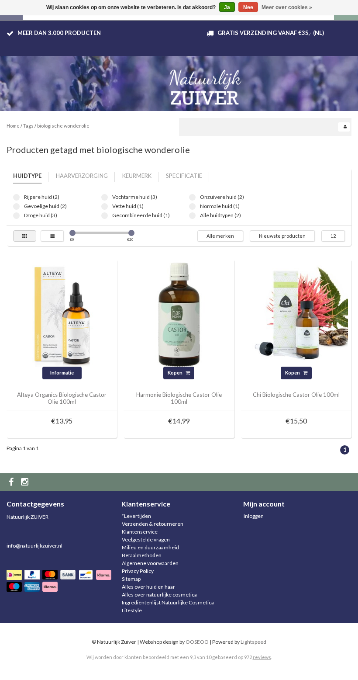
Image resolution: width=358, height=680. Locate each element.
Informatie (62, 372)
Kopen (175, 372)
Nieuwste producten (282, 236)
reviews (262, 657)
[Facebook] (12, 482)
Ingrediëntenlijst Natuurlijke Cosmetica (168, 602)
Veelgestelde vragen (146, 539)
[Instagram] (26, 482)
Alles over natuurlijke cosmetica (159, 594)
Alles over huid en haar (148, 586)
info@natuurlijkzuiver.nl (34, 545)
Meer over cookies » (287, 7)
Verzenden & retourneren (152, 523)
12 (333, 236)
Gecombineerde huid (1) (104, 215)
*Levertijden (136, 516)
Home (13, 125)
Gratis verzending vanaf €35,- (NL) (270, 32)
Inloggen (254, 516)
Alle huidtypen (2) (192, 215)
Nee (248, 7)
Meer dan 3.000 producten (59, 32)
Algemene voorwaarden (150, 563)
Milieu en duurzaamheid (150, 547)
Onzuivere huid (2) (192, 197)
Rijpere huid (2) (16, 197)
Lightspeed (253, 641)
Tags (28, 125)
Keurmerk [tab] (136, 175)
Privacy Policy (138, 571)
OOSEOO (197, 641)
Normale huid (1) (192, 206)
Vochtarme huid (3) (104, 197)
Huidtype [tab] (27, 175)
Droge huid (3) (16, 215)
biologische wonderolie (63, 125)
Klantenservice (140, 531)
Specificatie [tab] (184, 175)
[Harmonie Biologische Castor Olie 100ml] (179, 314)
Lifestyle (132, 610)
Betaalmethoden (142, 555)
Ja (227, 7)
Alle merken (220, 236)
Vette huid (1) (104, 206)
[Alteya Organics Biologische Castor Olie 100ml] (62, 314)
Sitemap (131, 579)
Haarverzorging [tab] (82, 175)
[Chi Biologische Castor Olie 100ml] (296, 314)
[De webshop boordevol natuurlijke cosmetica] (207, 83)
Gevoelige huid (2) (16, 206)
